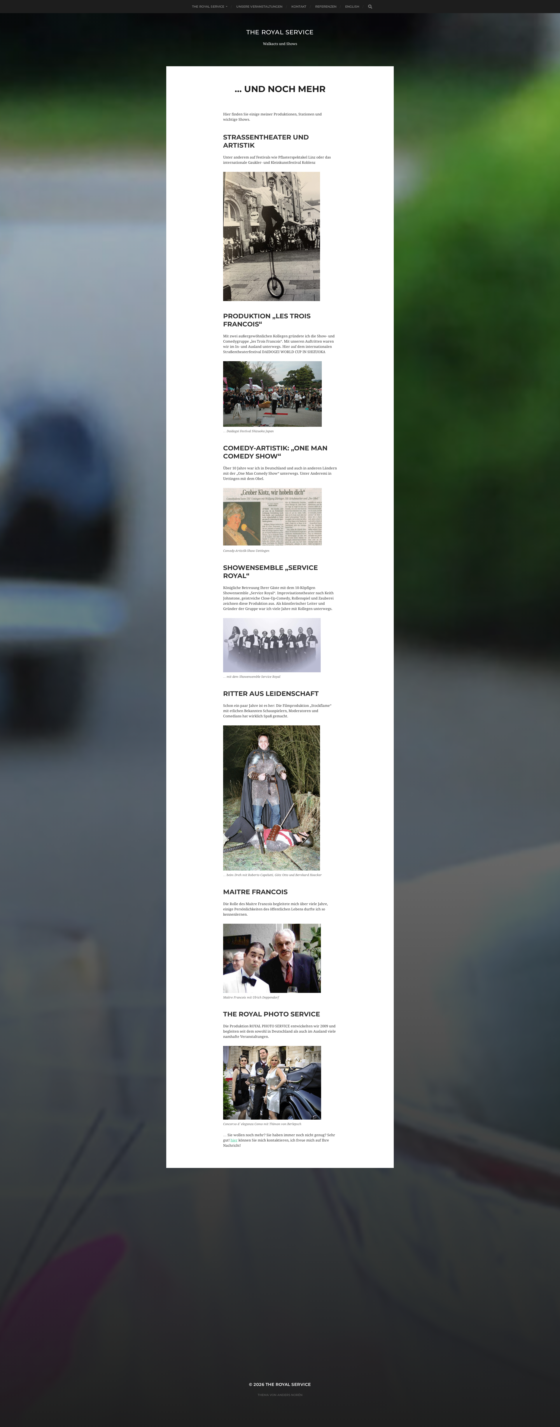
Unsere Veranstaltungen (259, 7)
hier (234, 1140)
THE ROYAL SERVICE (208, 7)
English (352, 7)
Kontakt (298, 7)
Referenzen (325, 7)
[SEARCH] (370, 7)
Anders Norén (290, 1395)
